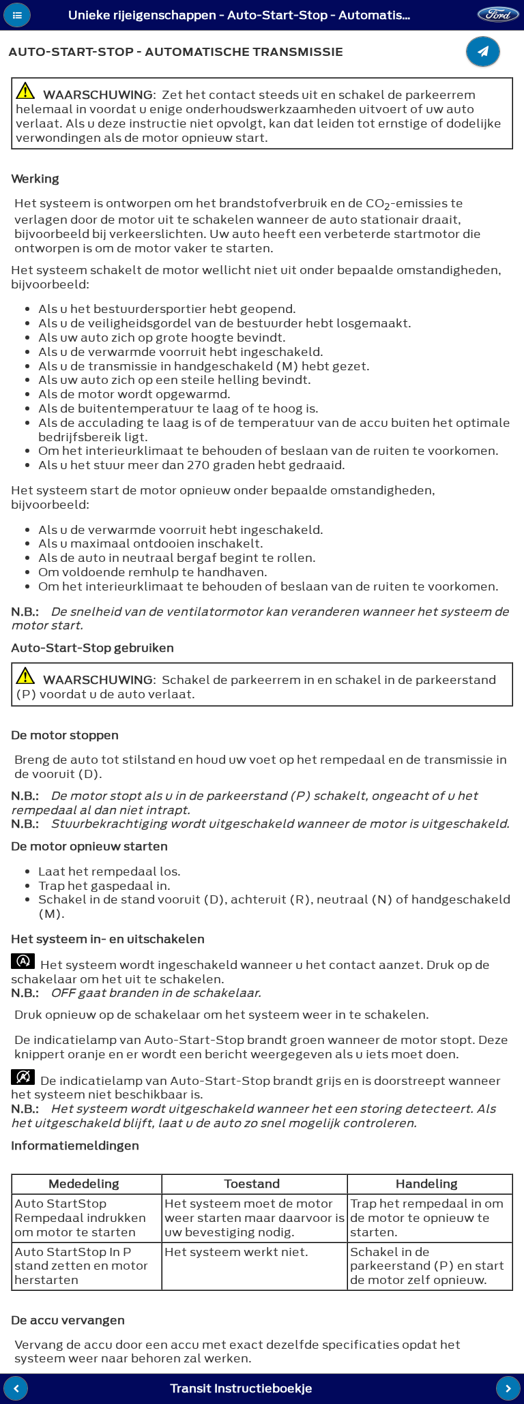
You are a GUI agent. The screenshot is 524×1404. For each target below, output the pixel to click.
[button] (17, 15)
